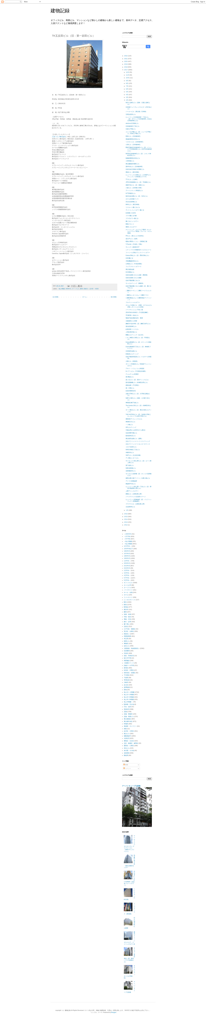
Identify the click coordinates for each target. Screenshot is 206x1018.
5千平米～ (127, 578)
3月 (127, 97)
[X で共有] (76, 286)
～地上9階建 (61, 288)
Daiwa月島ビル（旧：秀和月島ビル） (138, 255)
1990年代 (127, 558)
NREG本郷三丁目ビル (133, 449)
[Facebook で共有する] (79, 286)
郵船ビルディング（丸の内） (135, 335)
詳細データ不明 (129, 665)
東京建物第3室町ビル (132, 164)
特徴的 (126, 724)
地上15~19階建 (129, 694)
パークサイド (128, 590)
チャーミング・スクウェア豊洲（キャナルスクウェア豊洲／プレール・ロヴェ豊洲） (139, 231)
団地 (125, 690)
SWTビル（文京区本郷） (134, 455)
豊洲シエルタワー (131, 227)
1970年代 (127, 553)
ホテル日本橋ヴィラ (132, 199)
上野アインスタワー (132, 491)
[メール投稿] (68, 286)
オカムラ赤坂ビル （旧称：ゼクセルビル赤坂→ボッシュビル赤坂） (139, 306)
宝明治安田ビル (131, 114)
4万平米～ (127, 575)
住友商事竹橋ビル (131, 433)
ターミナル (127, 587)
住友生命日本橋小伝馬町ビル (135, 169)
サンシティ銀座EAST (132, 247)
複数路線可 (127, 736)
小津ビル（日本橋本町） (133, 144)
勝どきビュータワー (132, 221)
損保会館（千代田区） (133, 385)
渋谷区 (126, 653)
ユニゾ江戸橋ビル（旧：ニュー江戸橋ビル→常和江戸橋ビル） (138, 132)
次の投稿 (55, 297)
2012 (126, 525)
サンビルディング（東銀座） (135, 283)
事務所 (126, 643)
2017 (126, 70)
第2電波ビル (130, 377)
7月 (127, 86)
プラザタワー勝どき (132, 218)
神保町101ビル (130, 422)
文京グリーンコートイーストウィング (138, 441)
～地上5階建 (128, 541)
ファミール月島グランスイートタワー (138, 252)
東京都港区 (127, 719)
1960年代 (68, 288)
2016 (126, 514)
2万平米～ (127, 570)
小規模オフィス (129, 663)
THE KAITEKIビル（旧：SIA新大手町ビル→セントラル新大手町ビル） (138, 415)
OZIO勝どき (129, 258)
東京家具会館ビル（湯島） (134, 438)
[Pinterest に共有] (81, 286)
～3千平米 (127, 536)
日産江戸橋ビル (131, 129)
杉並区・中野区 (129, 670)
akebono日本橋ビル (132, 123)
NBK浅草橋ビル (131, 468)
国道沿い (86, 288)
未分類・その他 (129, 750)
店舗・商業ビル (129, 716)
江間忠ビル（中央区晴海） (134, 264)
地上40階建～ (128, 702)
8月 (127, 83)
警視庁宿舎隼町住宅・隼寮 (134, 318)
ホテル (126, 595)
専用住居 (127, 680)
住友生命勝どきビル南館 (133, 278)
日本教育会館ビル (131, 351)
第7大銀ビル (130, 465)
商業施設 (127, 660)
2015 (126, 516)
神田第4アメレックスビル (134, 419)
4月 (127, 94)
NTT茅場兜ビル (131, 193)
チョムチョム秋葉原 (132, 374)
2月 (127, 100)
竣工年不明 (127, 658)
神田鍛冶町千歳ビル (132, 402)
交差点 (126, 626)
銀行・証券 (127, 622)
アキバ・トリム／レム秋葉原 (135, 368)
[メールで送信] (72, 286)
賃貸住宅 (127, 709)
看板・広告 (127, 619)
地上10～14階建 (129, 692)
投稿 (126, 765)
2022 (126, 56)
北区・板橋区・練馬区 (131, 743)
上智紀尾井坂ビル (131, 332)
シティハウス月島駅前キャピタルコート (138, 250)
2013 (126, 522)
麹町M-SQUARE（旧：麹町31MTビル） (138, 324)
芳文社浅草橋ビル (131, 202)
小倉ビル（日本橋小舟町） (134, 188)
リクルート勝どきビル (133, 207)
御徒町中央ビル (131, 484)
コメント (128, 768)
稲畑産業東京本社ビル (133, 158)
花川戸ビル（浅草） (132, 239)
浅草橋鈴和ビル (131, 471)
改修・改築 (127, 614)
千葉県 (126, 677)
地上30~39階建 (129, 699)
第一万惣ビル (130, 388)
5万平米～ (127, 580)
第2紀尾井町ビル (131, 326)
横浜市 (126, 609)
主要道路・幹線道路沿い (132, 648)
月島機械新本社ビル (132, 261)
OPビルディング (131, 427)
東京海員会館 (130, 269)
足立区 (126, 685)
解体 (81, 288)
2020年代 (127, 568)
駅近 (125, 602)
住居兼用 (127, 651)
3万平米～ (127, 573)
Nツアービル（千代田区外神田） (136, 371)
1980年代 (127, 556)
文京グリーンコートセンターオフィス (138, 444)
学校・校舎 (127, 617)
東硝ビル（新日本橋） (133, 172)
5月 (127, 92)
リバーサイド (128, 597)
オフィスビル (76, 288)
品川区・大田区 (94, 288)
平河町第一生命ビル (132, 315)
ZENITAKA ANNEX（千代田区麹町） (137, 312)
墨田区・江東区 (129, 745)
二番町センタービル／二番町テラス (137, 295)
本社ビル (127, 748)
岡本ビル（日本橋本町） (133, 136)
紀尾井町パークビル (132, 329)
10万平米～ (127, 546)
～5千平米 (127, 539)
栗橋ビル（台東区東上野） (134, 494)
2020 (126, 61)
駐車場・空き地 (129, 704)
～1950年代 (127, 534)
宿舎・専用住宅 (129, 656)
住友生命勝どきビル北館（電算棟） (137, 275)
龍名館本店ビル (131, 436)
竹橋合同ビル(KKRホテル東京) (135, 430)
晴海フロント (130, 224)
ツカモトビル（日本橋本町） (135, 142)
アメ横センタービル (132, 458)
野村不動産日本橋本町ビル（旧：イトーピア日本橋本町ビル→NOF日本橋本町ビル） (139, 149)
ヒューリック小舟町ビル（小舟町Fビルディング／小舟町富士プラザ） (138, 175)
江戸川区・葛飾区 (129, 629)
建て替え (127, 624)
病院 (125, 729)
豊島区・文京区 (129, 741)
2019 (126, 64)
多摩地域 (127, 687)
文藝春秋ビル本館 (131, 321)
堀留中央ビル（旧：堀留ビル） (136, 185)
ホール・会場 (128, 592)
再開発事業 (127, 636)
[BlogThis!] (74, 286)
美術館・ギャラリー (130, 726)
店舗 (125, 711)
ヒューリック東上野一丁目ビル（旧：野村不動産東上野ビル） (138, 487)
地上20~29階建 (129, 697)
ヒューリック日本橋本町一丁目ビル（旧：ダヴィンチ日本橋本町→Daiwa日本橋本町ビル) (139, 118)
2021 (126, 59)
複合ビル (127, 733)
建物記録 (60, 10)
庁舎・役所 (127, 707)
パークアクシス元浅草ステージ (136, 496)
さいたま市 (127, 585)
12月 (127, 72)
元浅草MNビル (130, 507)
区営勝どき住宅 (131, 213)
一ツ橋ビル (129, 424)
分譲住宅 (127, 738)
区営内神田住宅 (131, 391)
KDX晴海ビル (130, 272)
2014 (126, 519)
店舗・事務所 (128, 714)
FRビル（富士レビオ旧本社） (135, 236)
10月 (127, 78)
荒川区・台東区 (129, 631)
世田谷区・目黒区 (129, 673)
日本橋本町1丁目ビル (132, 126)
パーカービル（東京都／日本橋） (136, 111)
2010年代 (127, 566)
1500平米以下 (128, 549)
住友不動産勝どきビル (133, 280)
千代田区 (127, 675)
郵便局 (126, 755)
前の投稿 (113, 297)
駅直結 (126, 607)
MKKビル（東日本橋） (133, 204)
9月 (127, 80)
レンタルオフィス (129, 600)
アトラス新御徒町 (131, 481)
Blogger (113, 1012)
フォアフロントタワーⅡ (133, 266)
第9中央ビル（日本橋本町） (135, 166)
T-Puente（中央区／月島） (134, 244)
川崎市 (126, 682)
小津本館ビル (130, 161)
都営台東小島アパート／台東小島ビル (138, 478)
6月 (127, 89)
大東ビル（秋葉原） (132, 361)
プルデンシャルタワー (133, 302)
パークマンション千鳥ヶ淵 (134, 310)
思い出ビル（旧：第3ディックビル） (137, 380)
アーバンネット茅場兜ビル (134, 190)
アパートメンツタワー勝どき (135, 210)
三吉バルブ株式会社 (59, 137)
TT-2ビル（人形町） (132, 179)
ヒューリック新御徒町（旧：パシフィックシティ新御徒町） (138, 500)
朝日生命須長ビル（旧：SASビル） (137, 196)
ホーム (84, 297)
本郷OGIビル (130, 452)
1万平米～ (127, 561)
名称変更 (127, 753)
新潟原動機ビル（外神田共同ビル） (137, 382)
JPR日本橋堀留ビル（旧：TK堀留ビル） (139, 182)
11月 (127, 75)
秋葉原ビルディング (132, 354)
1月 (127, 510)
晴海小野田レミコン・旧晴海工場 (136, 241)
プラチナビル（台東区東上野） (136, 504)
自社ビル (127, 646)
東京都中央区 (128, 721)
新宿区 (126, 668)
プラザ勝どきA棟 (131, 216)
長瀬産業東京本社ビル (133, 139)
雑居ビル (127, 641)
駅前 (125, 604)
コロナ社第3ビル (131, 447)
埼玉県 (126, 638)
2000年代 (127, 563)
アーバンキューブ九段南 (131, 786)
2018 (126, 67)
